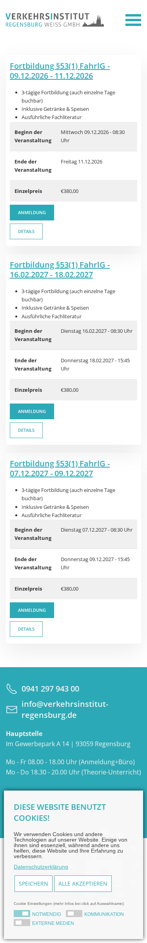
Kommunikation (104, 914)
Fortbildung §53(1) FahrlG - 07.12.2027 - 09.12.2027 (60, 468)
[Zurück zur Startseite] (55, 19)
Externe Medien (53, 923)
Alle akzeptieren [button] (82, 883)
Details (26, 231)
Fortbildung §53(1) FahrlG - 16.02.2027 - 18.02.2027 (60, 269)
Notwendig (46, 914)
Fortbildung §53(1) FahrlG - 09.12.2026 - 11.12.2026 (60, 71)
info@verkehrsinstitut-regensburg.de (65, 709)
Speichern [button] (33, 883)
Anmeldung (32, 212)
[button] (133, 19)
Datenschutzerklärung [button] (41, 867)
